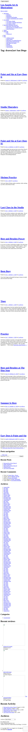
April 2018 (5, 586)
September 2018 (7, 581)
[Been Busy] (10, 267)
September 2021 (7, 540)
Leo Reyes (24, 80)
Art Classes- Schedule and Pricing (14, 22)
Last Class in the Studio (12, 207)
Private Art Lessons (12, 477)
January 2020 (6, 560)
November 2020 (7, 550)
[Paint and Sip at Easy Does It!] (10, 137)
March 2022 (6, 537)
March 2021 (6, 545)
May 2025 (5, 501)
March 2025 (6, 502)
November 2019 (7, 563)
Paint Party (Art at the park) (12, 26)
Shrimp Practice (9, 177)
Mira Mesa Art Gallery (11, 43)
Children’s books (10, 38)
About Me (5, 31)
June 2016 (5, 609)
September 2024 (7, 510)
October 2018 (6, 580)
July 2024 (5, 513)
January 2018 (6, 590)
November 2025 (7, 499)
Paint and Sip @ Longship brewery (14, 27)
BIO (7, 32)
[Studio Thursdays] (10, 103)
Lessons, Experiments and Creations (14, 18)
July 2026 (5, 488)
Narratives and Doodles (11, 17)
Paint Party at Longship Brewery (13, 40)
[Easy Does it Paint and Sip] (10, 432)
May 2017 (5, 599)
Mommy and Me (15, 476)
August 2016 (6, 607)
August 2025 (6, 500)
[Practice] (10, 330)
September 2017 (7, 594)
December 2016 (7, 603)
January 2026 (6, 496)
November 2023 (7, 523)
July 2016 (5, 608)
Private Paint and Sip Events (12, 41)
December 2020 (7, 549)
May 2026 (5, 491)
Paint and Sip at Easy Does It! (10, 465)
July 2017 (5, 596)
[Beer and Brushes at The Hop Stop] (10, 364)
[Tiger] (10, 297)
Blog (4, 35)
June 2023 (5, 529)
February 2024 (6, 519)
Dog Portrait (9, 45)
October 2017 (6, 592)
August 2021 (6, 541)
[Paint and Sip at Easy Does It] (10, 70)
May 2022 (5, 535)
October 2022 (6, 533)
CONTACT (9, 34)
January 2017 (6, 601)
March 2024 (6, 518)
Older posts (4, 454)
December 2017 (7, 591)
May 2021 (5, 542)
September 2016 (7, 605)
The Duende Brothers (16, 480)
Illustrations (9, 16)
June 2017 (5, 598)
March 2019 (6, 573)
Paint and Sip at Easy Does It (10, 463)
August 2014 (6, 610)
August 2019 (6, 567)
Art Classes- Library (11, 23)
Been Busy (6, 271)
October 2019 (6, 564)
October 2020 (6, 551)
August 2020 (6, 554)
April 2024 (5, 517)
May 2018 (5, 585)
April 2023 (5, 531)
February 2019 (6, 574)
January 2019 (6, 576)
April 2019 (5, 572)
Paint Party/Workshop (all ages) (10, 25)
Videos (5, 30)
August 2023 (6, 527)
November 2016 (7, 604)
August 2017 (6, 595)
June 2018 (5, 583)
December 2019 (7, 562)
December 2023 (7, 522)
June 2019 (5, 569)
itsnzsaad (9, 729)
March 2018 (6, 587)
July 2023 (5, 528)
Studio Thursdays (9, 107)
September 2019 (7, 565)
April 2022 (5, 536)
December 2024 (7, 506)
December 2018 (7, 577)
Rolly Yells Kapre (16, 479)
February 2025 (6, 504)
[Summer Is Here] (10, 399)
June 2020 (5, 556)
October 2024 (6, 509)
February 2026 (6, 495)
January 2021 (6, 547)
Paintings (8, 14)
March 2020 (6, 558)
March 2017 (6, 600)
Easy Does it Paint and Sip (13, 435)
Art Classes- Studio (10, 21)
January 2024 (6, 520)
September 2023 (7, 526)
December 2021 (7, 538)
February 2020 (6, 559)
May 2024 (5, 515)
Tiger (3, 301)
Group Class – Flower (13, 475)
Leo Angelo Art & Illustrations (9, 6)
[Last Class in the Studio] (10, 203)
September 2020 (7, 553)
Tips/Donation (9, 47)
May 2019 (5, 571)
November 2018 (7, 578)
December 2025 (7, 497)
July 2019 (5, 568)
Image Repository (10, 29)
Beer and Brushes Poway (13, 238)
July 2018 (5, 582)
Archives (3, 719)
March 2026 (6, 493)
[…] (20, 345)
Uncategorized (6, 617)
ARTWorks (6, 13)
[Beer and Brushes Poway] (10, 235)
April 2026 (5, 492)
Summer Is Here (9, 403)
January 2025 (6, 505)
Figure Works (9, 39)
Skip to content (4, 11)
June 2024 (5, 514)
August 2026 (6, 487)
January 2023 (6, 532)
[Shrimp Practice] (10, 173)
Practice (5, 334)
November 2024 (7, 508)
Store (4, 36)
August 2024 (6, 511)
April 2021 (5, 544)
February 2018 (6, 589)
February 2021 (6, 546)
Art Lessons (6, 20)
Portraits (8, 44)
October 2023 (6, 524)
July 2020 (5, 555)
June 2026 (5, 490)
